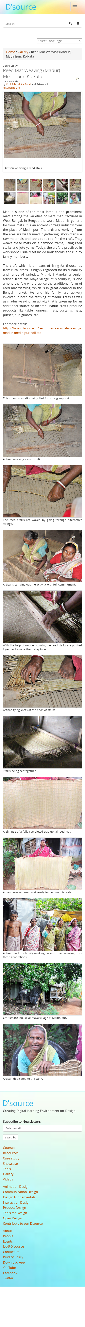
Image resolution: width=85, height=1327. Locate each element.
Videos (8, 1179)
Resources (11, 1153)
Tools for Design (15, 1213)
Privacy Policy (13, 1257)
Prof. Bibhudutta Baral (18, 84)
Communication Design (20, 1192)
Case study (11, 1158)
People (8, 1236)
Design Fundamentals (19, 1197)
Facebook (10, 1273)
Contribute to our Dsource (23, 1223)
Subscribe (10, 1137)
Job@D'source (13, 1246)
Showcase (10, 1163)
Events (8, 1241)
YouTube (9, 1268)
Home (10, 52)
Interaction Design (16, 1202)
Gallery (23, 52)
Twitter (8, 1278)
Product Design (14, 1207)
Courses (9, 1148)
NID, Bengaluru (11, 87)
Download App (14, 1262)
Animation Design (16, 1186)
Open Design (12, 1218)
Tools (7, 1169)
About (7, 1231)
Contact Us (11, 1252)
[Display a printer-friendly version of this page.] (77, 78)
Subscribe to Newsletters (22, 1121)
